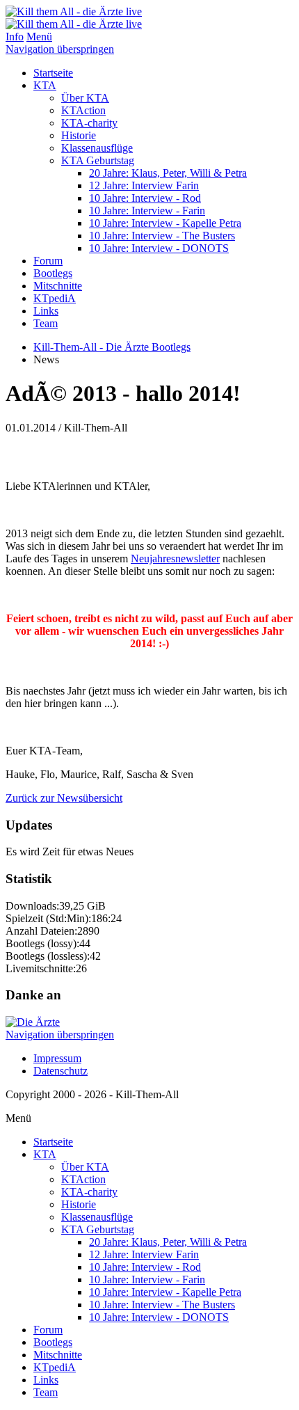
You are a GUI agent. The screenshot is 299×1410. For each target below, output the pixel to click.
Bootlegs (52, 273)
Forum (48, 261)
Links (45, 311)
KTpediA (54, 298)
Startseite (53, 73)
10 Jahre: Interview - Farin (147, 210)
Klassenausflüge (97, 148)
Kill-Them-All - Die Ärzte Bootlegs (112, 347)
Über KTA (85, 98)
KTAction (83, 110)
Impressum (57, 1058)
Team (45, 323)
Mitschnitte (57, 286)
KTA (44, 85)
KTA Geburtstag (97, 160)
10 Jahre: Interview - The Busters (162, 235)
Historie (78, 135)
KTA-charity (89, 123)
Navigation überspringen (60, 49)
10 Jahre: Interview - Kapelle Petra (165, 223)
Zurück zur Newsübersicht (64, 798)
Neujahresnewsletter (175, 558)
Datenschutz (60, 1071)
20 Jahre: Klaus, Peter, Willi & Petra (168, 173)
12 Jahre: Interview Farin (144, 185)
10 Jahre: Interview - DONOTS (159, 248)
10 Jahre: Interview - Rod (145, 198)
